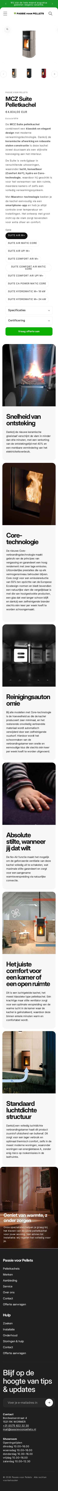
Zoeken (8, 1323)
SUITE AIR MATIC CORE (22, 243)
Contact (8, 1298)
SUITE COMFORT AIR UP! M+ (25, 275)
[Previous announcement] (6, 3)
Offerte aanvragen (14, 1304)
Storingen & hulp (13, 1341)
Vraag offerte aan (29, 331)
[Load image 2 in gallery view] (29, 73)
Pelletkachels (11, 1268)
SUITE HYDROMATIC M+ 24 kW (27, 299)
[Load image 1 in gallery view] (14, 73)
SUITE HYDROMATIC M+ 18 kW (27, 291)
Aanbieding (10, 1280)
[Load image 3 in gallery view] (43, 73)
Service (7, 1286)
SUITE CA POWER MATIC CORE (27, 283)
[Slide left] (3, 74)
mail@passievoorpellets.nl (19, 1429)
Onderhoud (10, 1335)
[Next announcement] (52, 3)
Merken (8, 1274)
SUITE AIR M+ (16, 235)
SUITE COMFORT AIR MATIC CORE (28, 267)
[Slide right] (54, 74)
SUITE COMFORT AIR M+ (23, 258)
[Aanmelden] (49, 1402)
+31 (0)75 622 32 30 (16, 1425)
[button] (5, 13)
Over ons (9, 1292)
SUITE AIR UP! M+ (19, 250)
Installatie (9, 1329)
